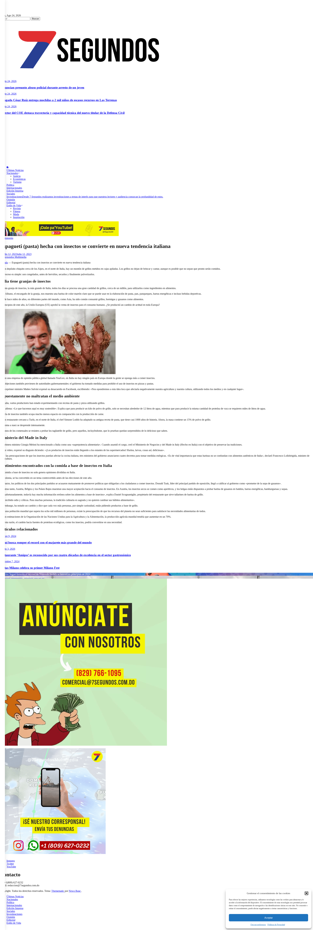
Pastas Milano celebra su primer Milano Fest (30, 567)
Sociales (11, 193)
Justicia (17, 176)
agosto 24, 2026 (8, 81)
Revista (17, 208)
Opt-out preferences (258, 924)
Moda (16, 214)
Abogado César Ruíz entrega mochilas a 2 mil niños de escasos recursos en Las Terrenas (58, 100)
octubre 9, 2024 (8, 536)
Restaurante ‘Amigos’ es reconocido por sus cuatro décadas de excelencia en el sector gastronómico (65, 555)
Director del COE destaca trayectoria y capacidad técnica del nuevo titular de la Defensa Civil (62, 113)
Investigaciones (85, 196)
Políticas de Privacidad (276, 924)
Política (10, 185)
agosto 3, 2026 (7, 548)
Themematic (58, 891)
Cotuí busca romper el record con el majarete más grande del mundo (46, 542)
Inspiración (18, 217)
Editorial (11, 202)
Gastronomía (6, 238)
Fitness (16, 211)
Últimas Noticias (15, 170)
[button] (306, 893)
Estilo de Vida (14, 205)
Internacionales (14, 187)
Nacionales (12, 173)
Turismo (17, 182)
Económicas (19, 179)
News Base (75, 891)
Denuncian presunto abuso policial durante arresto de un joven (42, 87)
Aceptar (268, 917)
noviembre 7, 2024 (9, 561)
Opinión (11, 199)
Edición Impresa (15, 190)
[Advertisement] (156, 140)
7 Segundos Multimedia (14, 257)
